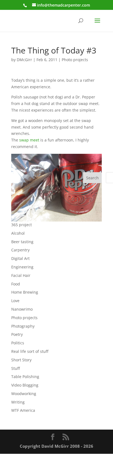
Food (15, 283)
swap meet (29, 140)
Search (92, 177)
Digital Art (20, 258)
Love (15, 300)
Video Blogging (24, 385)
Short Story (21, 359)
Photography (23, 326)
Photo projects (75, 59)
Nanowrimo (22, 309)
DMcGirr (24, 59)
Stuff (15, 368)
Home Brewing (24, 292)
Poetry (17, 334)
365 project (21, 224)
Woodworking (23, 393)
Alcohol (18, 233)
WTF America (23, 410)
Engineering (22, 266)
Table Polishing (25, 376)
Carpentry (20, 249)
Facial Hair (20, 275)
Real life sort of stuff (29, 351)
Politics (17, 342)
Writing (18, 402)
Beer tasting (22, 241)
